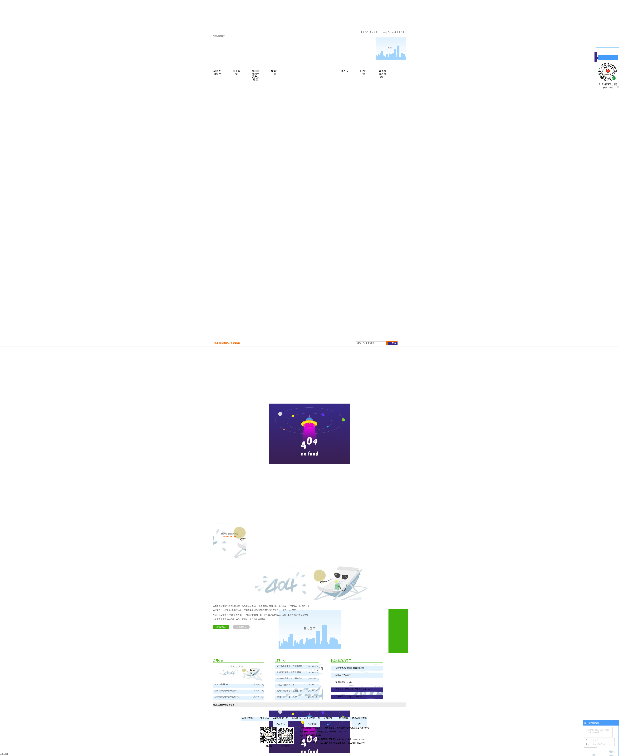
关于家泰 (236, 72)
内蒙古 (349, 743)
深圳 (363, 743)
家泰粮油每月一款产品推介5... (227, 691)
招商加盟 (363, 72)
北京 (344, 743)
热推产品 (304, 743)
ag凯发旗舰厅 (219, 36)
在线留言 (609, 51)
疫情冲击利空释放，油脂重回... (290, 678)
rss (380, 32)
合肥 (354, 743)
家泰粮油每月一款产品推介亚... (227, 697)
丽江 (359, 743)
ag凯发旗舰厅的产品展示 (255, 75)
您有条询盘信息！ (396, 32)
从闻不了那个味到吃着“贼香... (289, 672)
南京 (331, 743)
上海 (326, 743)
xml (384, 32)
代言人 (344, 70)
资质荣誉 (327, 718)
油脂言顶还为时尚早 (285, 685)
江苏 (322, 743)
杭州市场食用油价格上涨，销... (290, 691)
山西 (339, 743)
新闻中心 (274, 72)
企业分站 (364, 32)
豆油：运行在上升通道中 (287, 697)
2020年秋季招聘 (221, 684)
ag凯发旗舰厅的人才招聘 (312, 721)
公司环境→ (241, 627)
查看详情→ (221, 627)
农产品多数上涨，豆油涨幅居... (290, 666)
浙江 (335, 743)
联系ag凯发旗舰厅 (382, 73)
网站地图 (373, 32)
